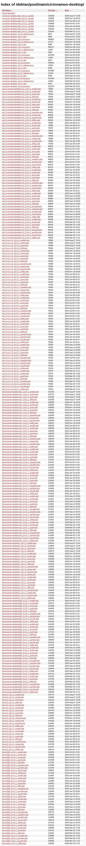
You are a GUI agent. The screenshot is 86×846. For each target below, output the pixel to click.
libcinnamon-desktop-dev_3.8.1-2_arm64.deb (20, 394)
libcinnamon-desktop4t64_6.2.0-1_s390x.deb (20, 621)
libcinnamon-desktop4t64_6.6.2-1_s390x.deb (20, 692)
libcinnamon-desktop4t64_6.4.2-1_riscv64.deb (20, 669)
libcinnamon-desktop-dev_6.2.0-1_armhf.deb (20, 457)
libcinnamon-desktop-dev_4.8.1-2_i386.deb (19, 413)
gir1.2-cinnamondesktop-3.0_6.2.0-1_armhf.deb (21, 154)
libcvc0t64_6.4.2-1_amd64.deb (14, 799)
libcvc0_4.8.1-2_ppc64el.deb (13, 723)
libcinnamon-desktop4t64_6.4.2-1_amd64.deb (20, 648)
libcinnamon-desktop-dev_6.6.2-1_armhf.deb (20, 528)
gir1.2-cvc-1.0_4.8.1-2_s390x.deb (15, 272)
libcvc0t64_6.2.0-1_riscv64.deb (14, 770)
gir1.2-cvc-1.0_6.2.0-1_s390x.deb (15, 319)
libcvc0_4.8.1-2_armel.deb (12, 710)
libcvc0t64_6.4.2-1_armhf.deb (14, 807)
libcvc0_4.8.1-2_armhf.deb (12, 713)
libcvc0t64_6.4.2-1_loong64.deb (15, 812)
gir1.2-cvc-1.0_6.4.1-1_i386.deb (14, 332)
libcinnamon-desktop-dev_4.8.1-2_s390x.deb (20, 423)
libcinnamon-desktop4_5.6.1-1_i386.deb (18, 588)
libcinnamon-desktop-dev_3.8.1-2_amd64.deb (20, 392)
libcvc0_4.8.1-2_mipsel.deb (13, 721)
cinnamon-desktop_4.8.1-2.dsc (14, 44)
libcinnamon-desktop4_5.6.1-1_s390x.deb (18, 598)
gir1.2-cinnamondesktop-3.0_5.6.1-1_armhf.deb (21, 131)
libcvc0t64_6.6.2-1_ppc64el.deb (15, 838)
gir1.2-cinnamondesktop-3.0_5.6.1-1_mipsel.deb (21, 139)
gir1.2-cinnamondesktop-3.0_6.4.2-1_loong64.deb (22, 206)
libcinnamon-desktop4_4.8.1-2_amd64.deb (19, 554)
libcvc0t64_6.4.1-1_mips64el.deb (15, 789)
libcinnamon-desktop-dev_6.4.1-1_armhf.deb (20, 480)
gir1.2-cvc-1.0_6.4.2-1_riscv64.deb (16, 366)
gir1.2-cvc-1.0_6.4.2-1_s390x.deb (15, 368)
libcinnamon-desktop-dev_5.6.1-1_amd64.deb (20, 426)
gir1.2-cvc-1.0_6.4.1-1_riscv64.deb (16, 340)
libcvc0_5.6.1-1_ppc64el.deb (13, 747)
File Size (51, 10)
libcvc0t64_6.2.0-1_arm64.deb (14, 755)
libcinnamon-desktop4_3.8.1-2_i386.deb (18, 551)
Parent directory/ (8, 13)
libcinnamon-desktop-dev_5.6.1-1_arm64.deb (20, 428)
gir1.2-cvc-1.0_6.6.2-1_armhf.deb (15, 376)
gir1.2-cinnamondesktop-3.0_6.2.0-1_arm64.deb (21, 149)
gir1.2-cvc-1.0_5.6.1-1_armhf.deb (15, 282)
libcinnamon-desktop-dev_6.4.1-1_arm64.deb (20, 475)
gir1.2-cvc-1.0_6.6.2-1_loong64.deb (16, 381)
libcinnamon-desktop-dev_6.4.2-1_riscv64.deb (20, 517)
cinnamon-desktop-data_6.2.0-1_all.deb (18, 24)
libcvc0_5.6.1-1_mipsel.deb (13, 744)
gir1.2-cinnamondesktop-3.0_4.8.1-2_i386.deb (20, 110)
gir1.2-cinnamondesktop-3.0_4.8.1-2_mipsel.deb (21, 115)
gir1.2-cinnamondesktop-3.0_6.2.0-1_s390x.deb (21, 167)
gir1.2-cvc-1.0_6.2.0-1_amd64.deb (15, 298)
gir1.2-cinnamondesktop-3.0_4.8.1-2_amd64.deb (21, 99)
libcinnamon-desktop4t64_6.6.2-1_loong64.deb (21, 684)
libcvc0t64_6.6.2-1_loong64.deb (15, 836)
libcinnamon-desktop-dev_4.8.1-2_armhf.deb (20, 410)
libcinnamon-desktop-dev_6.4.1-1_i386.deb (19, 483)
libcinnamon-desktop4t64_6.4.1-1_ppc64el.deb (21, 640)
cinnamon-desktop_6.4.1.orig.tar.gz (16, 71)
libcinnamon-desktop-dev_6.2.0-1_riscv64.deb (20, 467)
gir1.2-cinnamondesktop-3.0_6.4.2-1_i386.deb (20, 204)
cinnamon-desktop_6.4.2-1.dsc (14, 76)
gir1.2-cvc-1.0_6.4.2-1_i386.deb (14, 355)
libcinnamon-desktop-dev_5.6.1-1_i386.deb (19, 436)
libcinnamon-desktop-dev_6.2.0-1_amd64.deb (20, 449)
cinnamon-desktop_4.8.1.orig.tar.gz (16, 47)
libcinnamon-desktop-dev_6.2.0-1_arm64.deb (20, 452)
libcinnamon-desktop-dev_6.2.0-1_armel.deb (20, 454)
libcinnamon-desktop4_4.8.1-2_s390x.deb (18, 575)
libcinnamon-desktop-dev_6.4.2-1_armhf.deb (20, 504)
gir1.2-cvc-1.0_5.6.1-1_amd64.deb (15, 274)
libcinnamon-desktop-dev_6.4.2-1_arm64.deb (20, 499)
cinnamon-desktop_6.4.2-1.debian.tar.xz (18, 73)
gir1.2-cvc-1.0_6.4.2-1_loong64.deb (16, 358)
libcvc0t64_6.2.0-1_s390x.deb (14, 773)
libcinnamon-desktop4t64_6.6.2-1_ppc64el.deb (21, 687)
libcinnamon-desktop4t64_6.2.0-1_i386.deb (19, 611)
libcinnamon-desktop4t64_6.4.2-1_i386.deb (19, 658)
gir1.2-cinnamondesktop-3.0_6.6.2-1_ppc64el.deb (22, 232)
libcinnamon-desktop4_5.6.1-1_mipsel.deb (19, 593)
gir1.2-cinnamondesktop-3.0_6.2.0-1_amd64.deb (21, 146)
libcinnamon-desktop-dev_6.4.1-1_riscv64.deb (20, 491)
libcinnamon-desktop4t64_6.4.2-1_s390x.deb (20, 671)
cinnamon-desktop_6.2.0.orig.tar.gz (16, 63)
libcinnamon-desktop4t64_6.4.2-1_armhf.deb (20, 655)
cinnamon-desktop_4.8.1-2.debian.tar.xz (18, 42)
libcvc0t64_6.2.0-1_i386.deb (13, 762)
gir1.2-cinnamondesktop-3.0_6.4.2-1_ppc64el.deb (22, 212)
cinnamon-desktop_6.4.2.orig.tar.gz (16, 78)
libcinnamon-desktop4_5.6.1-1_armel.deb (18, 582)
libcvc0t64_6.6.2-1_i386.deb (13, 833)
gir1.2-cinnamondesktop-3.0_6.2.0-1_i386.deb (20, 157)
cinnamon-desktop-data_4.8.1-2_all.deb (18, 18)
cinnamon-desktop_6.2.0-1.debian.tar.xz (18, 58)
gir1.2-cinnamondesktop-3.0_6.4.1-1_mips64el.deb (22, 183)
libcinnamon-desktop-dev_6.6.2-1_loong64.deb (21, 533)
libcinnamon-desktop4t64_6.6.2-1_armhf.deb (20, 679)
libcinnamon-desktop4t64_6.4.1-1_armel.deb (20, 629)
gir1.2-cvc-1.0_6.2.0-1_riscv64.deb (16, 316)
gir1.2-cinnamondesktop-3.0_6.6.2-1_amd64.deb (21, 219)
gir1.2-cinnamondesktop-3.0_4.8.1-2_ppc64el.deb (22, 118)
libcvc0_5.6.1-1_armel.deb (12, 734)
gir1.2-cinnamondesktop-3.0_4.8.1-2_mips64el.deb (22, 112)
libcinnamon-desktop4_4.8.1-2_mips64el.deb (20, 567)
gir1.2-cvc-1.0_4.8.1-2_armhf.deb (15, 259)
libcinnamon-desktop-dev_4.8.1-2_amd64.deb (20, 402)
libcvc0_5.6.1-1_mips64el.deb (14, 742)
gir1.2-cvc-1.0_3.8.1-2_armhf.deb (15, 245)
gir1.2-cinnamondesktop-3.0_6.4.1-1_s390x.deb (21, 191)
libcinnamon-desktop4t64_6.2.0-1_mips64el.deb (21, 614)
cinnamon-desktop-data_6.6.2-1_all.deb (18, 31)
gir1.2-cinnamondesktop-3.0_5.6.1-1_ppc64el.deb (22, 141)
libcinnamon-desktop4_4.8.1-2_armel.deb (18, 559)
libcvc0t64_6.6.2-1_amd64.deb (14, 825)
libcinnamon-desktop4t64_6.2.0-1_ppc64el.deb (21, 616)
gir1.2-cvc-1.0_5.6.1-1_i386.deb (14, 285)
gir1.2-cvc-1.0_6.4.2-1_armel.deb (15, 350)
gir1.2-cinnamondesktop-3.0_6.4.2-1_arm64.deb (21, 196)
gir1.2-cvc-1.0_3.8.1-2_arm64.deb (15, 243)
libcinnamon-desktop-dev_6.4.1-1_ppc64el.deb (21, 488)
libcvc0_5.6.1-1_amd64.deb (13, 729)
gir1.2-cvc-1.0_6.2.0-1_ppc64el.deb (16, 313)
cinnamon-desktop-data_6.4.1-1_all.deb (18, 26)
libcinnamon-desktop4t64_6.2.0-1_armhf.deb (20, 608)
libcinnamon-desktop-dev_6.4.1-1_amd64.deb (20, 473)
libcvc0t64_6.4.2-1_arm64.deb (14, 802)
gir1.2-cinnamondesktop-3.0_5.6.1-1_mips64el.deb (22, 136)
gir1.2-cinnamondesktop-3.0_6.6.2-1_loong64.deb (22, 230)
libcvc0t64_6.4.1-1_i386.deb (13, 786)
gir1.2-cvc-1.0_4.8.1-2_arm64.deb (15, 253)
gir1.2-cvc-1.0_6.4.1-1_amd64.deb (15, 321)
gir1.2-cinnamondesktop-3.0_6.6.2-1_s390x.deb (21, 238)
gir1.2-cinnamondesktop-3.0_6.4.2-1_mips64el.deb (22, 209)
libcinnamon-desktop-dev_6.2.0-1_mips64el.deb (21, 462)
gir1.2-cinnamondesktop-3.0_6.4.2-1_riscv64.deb (21, 214)
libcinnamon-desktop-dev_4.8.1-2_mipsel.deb (20, 418)
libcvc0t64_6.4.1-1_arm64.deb (14, 778)
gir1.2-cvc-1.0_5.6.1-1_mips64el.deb (16, 287)
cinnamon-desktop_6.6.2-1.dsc (14, 84)
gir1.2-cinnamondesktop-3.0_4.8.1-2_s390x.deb (21, 120)
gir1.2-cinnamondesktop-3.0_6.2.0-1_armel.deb (21, 152)
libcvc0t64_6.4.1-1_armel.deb (14, 781)
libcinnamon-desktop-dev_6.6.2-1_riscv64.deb (20, 538)
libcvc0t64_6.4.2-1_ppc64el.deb (15, 817)
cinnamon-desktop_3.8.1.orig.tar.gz (16, 39)
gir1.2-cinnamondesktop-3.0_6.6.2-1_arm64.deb (21, 222)
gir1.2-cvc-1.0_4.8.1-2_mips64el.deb (16, 264)
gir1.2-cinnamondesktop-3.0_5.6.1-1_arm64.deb (21, 125)
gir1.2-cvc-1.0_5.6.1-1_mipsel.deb (15, 290)
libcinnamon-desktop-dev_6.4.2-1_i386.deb (19, 507)
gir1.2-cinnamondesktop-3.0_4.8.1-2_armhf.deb (21, 107)
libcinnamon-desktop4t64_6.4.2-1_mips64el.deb (21, 663)
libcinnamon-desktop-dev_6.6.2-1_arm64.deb (20, 525)
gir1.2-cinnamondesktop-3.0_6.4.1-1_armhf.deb (21, 178)
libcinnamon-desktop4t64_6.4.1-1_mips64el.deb (21, 637)
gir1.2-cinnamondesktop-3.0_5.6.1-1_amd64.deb (21, 123)
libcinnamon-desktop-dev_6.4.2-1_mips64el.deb (21, 512)
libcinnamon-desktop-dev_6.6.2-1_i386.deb (19, 530)
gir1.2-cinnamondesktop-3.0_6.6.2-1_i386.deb (20, 227)
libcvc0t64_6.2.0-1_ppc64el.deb (15, 768)
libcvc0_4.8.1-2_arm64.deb (13, 708)
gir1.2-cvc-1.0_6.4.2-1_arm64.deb (15, 347)
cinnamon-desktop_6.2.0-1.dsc (14, 60)
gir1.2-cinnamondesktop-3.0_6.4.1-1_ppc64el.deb (22, 185)
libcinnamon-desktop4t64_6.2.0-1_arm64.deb (20, 603)
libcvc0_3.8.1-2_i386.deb (12, 702)
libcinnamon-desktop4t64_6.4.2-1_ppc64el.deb (21, 666)
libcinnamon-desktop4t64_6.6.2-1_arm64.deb (20, 676)
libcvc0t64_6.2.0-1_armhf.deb (14, 760)
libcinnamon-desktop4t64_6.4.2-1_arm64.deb (20, 650)
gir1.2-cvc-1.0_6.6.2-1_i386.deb (14, 379)
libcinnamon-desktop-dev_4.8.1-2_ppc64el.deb (21, 420)
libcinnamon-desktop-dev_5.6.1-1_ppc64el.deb (21, 444)
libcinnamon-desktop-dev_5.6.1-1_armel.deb (20, 431)
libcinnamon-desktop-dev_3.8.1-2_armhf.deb (20, 397)
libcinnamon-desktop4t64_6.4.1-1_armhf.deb (20, 632)
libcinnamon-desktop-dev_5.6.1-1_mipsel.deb (20, 441)
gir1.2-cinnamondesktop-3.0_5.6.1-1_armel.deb (21, 128)
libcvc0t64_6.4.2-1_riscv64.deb (14, 820)
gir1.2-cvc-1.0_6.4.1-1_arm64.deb (15, 324)
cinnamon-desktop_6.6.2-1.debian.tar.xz (18, 81)
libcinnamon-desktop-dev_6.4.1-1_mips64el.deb (21, 486)
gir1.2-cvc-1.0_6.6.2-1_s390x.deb (15, 389)
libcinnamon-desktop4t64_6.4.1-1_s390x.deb (20, 645)
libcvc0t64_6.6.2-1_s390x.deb (14, 843)
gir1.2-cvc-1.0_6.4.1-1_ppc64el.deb (16, 337)
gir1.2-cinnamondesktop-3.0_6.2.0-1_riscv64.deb (21, 165)
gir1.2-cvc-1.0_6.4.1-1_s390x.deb (15, 342)
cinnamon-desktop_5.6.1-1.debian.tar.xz (18, 50)
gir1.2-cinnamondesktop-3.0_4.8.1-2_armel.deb (21, 105)
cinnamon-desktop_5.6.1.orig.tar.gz (16, 55)
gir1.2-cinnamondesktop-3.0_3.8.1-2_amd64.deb (21, 89)
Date (67, 10)
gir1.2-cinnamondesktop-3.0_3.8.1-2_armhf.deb (21, 94)
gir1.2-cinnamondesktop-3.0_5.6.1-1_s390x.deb (21, 144)
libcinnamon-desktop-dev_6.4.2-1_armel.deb (20, 501)
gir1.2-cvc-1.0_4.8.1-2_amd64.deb (15, 251)
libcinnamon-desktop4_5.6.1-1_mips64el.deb (20, 590)
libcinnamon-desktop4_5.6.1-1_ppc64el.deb (19, 595)
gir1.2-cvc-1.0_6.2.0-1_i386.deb (14, 308)
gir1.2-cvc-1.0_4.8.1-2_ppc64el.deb (16, 269)
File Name (6, 10)
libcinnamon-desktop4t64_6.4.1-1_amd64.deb (20, 624)
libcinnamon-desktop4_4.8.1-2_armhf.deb (18, 561)
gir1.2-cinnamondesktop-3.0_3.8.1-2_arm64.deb (21, 91)
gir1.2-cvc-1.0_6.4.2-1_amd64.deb (15, 345)
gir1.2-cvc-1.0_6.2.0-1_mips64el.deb (16, 311)
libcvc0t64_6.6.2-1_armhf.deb (14, 830)
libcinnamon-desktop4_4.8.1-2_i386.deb (18, 564)
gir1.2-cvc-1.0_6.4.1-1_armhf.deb (15, 329)
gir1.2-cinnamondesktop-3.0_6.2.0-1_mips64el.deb (22, 159)
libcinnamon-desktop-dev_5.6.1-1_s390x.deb (20, 447)
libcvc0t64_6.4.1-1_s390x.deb (14, 796)
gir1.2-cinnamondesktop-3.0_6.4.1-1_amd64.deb (21, 170)
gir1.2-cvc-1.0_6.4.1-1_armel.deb (15, 326)
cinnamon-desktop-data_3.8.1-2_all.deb (18, 16)
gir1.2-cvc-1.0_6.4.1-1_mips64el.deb (16, 334)
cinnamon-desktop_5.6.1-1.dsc (14, 52)
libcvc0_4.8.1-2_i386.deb (12, 716)
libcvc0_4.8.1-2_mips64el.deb (14, 718)
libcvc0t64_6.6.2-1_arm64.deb (14, 828)
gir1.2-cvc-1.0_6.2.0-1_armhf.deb (15, 306)
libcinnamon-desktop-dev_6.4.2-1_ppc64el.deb (21, 515)
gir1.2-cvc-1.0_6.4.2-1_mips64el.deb (16, 360)
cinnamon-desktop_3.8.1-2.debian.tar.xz (18, 34)
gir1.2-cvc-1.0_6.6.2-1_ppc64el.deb (16, 384)
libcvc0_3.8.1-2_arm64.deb (13, 697)
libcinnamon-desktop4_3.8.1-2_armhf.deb (18, 548)
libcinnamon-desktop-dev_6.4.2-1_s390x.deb (20, 520)
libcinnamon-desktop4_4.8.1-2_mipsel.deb (19, 569)
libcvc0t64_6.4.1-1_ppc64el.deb (15, 791)
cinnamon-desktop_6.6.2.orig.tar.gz (16, 86)
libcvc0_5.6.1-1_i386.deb (12, 739)
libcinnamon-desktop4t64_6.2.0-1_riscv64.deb (20, 619)
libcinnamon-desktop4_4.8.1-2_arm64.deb (19, 556)
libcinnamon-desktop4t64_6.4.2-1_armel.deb (20, 653)
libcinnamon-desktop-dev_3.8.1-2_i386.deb (19, 400)
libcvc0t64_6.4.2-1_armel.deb (14, 804)
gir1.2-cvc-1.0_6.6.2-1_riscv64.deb (16, 386)
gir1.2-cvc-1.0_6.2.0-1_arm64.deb (15, 300)
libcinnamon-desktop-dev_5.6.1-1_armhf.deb (20, 434)
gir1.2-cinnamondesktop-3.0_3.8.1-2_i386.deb (20, 97)
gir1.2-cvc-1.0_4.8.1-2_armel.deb (15, 256)
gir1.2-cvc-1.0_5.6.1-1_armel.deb (15, 279)
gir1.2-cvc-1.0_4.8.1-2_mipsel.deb (15, 266)
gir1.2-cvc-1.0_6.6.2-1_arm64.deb (15, 374)
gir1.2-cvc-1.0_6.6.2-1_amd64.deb (15, 371)
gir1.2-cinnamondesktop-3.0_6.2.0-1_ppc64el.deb (22, 162)
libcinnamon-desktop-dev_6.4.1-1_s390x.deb (20, 494)
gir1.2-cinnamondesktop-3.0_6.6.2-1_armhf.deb (21, 225)
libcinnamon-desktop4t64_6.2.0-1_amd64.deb (20, 601)
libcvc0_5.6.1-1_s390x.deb (13, 750)
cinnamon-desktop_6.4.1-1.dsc (14, 68)
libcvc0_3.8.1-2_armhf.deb (12, 700)
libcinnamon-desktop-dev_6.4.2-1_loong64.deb (21, 509)
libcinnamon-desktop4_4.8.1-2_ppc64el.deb (19, 572)
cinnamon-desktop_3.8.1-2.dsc (14, 37)
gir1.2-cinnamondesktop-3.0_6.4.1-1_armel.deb (21, 175)
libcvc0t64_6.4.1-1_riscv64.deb (14, 794)
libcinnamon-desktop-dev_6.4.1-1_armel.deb (20, 478)
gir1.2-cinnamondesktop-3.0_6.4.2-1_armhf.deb (21, 201)
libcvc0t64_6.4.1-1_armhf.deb (14, 783)
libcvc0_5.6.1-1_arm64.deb (13, 731)
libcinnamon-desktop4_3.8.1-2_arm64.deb (19, 546)
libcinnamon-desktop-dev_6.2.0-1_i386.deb (19, 460)
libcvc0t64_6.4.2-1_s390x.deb (14, 823)
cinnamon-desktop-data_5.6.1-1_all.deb (18, 21)
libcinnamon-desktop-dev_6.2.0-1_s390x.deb (20, 470)
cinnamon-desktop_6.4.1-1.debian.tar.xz (18, 65)
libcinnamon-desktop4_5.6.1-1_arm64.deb (19, 580)
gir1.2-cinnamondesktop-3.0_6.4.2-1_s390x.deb (21, 217)
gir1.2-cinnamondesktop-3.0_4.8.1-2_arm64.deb (21, 102)
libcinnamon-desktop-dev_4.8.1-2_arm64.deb (20, 405)
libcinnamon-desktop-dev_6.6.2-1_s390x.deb (20, 541)
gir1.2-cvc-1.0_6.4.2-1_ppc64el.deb (16, 363)
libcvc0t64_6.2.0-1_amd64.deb (14, 752)
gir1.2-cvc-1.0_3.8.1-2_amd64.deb (15, 240)
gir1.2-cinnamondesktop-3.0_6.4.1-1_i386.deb (20, 180)
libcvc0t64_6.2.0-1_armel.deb (14, 757)
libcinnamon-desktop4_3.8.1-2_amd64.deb (19, 543)
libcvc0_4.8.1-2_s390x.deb (13, 726)
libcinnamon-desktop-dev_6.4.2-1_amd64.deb (20, 496)
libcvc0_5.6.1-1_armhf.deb (12, 736)
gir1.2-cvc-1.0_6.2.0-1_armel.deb (15, 303)
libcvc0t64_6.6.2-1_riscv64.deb (14, 841)
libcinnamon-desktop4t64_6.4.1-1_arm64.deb (20, 627)
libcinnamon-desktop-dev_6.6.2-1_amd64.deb (20, 522)
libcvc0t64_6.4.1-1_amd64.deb (14, 776)
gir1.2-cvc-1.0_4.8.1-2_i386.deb (14, 261)
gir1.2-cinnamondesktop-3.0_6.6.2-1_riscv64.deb (21, 235)
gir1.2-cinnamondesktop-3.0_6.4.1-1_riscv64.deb (21, 188)
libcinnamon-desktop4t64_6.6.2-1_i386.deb (19, 682)
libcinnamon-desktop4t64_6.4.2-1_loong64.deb (21, 661)
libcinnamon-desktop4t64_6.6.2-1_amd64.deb (20, 674)
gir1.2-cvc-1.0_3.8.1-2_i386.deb (14, 248)
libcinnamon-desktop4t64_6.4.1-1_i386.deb (19, 635)
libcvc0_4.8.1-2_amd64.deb (13, 705)
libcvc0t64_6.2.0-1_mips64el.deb (15, 765)
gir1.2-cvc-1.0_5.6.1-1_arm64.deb (15, 277)
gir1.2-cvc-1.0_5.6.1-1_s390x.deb (15, 295)
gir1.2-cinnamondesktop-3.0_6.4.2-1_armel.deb (21, 199)
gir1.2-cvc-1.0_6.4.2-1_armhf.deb (15, 353)
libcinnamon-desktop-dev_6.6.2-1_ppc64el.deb (21, 535)
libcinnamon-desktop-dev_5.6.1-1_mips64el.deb (21, 439)
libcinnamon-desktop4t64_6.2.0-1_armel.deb (20, 606)
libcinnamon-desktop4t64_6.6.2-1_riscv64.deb (20, 689)
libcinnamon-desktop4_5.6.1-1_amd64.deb (19, 577)
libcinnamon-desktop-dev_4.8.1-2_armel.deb (20, 407)
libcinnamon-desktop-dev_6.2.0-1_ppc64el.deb (21, 465)
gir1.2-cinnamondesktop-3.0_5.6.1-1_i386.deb (20, 133)
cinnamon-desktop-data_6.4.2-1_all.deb (18, 29)
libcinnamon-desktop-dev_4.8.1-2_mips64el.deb (21, 415)
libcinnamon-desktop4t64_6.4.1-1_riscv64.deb (20, 642)
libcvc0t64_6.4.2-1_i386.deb (13, 810)
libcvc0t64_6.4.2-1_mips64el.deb (15, 815)
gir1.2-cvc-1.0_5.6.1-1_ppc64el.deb (16, 293)
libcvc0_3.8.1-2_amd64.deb (13, 695)
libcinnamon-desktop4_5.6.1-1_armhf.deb (18, 585)
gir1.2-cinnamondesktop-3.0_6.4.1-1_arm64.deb (21, 172)
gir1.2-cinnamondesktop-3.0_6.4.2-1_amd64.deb (21, 193)
